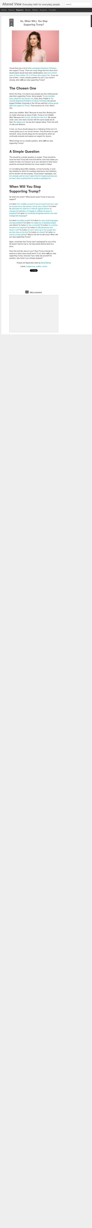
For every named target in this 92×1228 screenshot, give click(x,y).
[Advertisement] (71, 57)
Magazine (19, 10)
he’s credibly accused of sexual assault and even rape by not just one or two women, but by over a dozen (33, 205)
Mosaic (28, 10)
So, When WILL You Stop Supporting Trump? (33, 22)
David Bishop (46, 262)
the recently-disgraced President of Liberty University (31, 99)
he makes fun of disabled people (43, 223)
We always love (19, 122)
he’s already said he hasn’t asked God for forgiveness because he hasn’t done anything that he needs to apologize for (33, 177)
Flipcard (11, 10)
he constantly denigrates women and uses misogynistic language (33, 214)
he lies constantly (33, 225)
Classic (4, 10)
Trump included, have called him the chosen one (32, 97)
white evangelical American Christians (42, 68)
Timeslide (52, 10)
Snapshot (43, 10)
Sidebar (35, 10)
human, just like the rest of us (36, 117)
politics (38, 266)
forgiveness (30, 266)
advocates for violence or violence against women (30, 208)
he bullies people (23, 220)
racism (44, 266)
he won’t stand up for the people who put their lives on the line (32, 231)
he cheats (40, 232)
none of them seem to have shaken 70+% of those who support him (33, 74)
